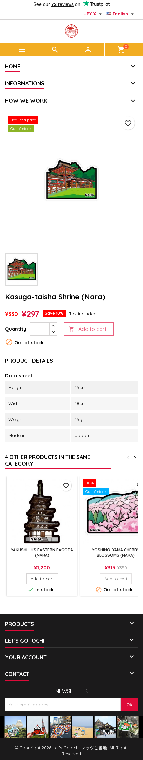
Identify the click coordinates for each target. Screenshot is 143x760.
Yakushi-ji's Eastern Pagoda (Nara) (42, 552)
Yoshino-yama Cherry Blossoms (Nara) (115, 552)
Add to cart (88, 329)
